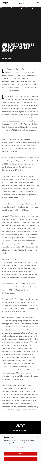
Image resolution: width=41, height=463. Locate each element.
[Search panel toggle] (38, 3)
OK (20, 459)
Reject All (20, 453)
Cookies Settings (20, 447)
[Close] (38, 437)
